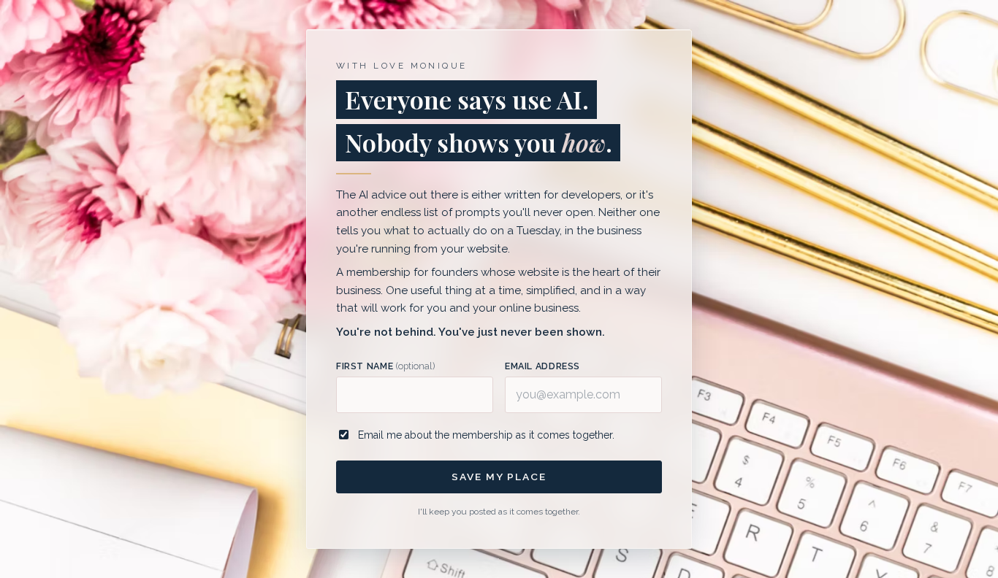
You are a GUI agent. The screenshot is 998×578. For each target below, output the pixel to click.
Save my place (499, 476)
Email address (542, 366)
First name (385, 366)
